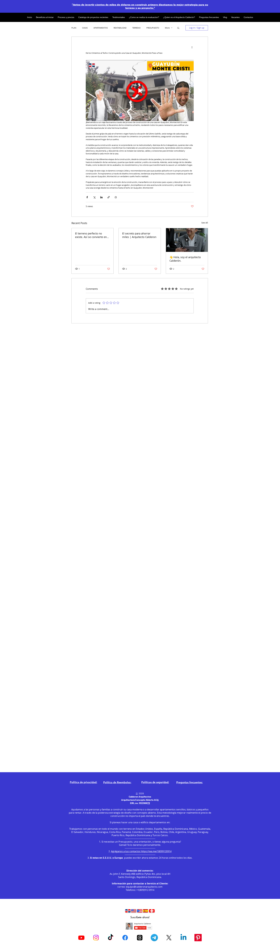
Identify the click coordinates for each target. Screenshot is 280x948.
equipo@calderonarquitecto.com (144, 886)
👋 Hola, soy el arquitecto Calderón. (185, 258)
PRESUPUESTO (152, 27)
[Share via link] (108, 197)
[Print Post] (115, 197)
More (167, 27)
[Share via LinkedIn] (101, 197)
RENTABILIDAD (120, 27)
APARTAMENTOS (100, 27)
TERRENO (136, 27)
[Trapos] (139, 937)
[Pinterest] (198, 937)
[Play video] (140, 90)
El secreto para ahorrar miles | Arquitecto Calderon (139, 235)
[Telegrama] (154, 937)
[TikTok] (110, 937)
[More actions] (192, 47)
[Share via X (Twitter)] (94, 197)
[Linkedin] (183, 937)
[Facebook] (125, 937)
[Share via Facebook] (87, 197)
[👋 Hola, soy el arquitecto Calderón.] (187, 240)
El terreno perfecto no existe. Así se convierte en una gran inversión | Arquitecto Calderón (91, 235)
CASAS (85, 27)
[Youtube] (81, 937)
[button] (178, 28)
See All (204, 222)
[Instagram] (96, 937)
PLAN (73, 27)
